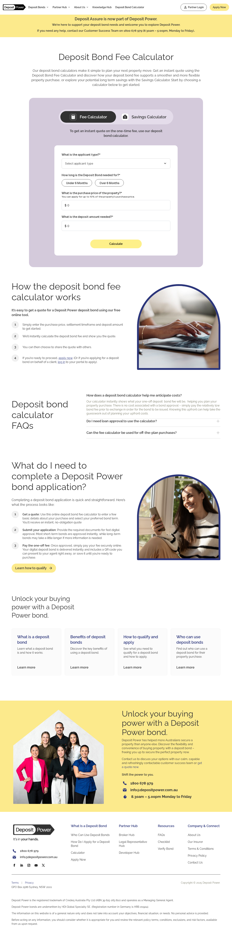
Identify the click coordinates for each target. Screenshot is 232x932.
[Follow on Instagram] (30, 865)
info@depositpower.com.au (154, 790)
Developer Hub (129, 852)
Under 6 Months (77, 183)
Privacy (29, 882)
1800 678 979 (141, 783)
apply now (65, 358)
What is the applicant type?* (81, 154)
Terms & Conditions (201, 848)
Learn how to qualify (31, 568)
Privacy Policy (197, 855)
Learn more (26, 667)
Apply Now (219, 7)
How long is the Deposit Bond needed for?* (91, 175)
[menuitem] (38, 7)
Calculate (116, 244)
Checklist (164, 842)
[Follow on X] (44, 865)
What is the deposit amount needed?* (87, 216)
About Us (79, 7)
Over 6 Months (109, 183)
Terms (15, 882)
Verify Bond (165, 848)
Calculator (78, 852)
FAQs (161, 835)
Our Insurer (195, 842)
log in (61, 362)
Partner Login (196, 7)
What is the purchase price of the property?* (92, 193)
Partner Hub (60, 7)
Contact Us (195, 862)
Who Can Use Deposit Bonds (90, 835)
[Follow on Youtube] (37, 865)
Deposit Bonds (36, 7)
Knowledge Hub (102, 7)
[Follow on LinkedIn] (23, 865)
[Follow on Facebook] (15, 865)
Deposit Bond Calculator (129, 7)
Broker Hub (126, 835)
